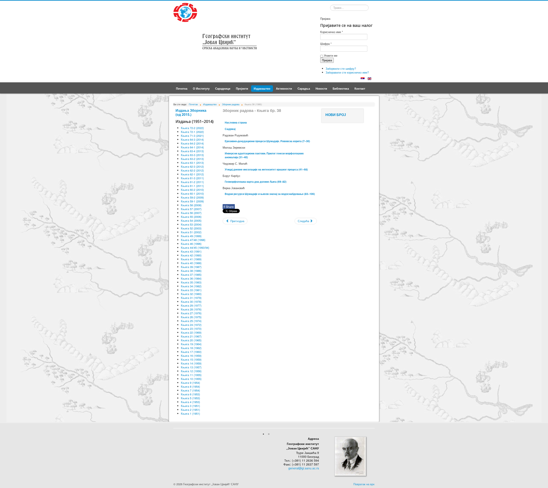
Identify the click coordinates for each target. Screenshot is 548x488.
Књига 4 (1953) (190, 402)
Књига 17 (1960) (191, 352)
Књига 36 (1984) (191, 278)
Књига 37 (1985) (191, 275)
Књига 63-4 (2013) (192, 151)
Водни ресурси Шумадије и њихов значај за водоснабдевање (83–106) (270, 194)
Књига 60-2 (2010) (192, 190)
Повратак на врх (364, 484)
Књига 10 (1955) (191, 379)
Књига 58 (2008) (191, 205)
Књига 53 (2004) (191, 224)
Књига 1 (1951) (190, 413)
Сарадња (304, 88)
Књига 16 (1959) (191, 356)
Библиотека (341, 88)
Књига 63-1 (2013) (192, 163)
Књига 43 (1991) (191, 251)
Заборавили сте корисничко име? (347, 72)
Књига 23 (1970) (191, 329)
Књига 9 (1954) (190, 383)
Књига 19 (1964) (191, 344)
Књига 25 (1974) (191, 321)
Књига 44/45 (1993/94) (195, 248)
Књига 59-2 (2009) (192, 197)
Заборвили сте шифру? (341, 68)
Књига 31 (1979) (191, 298)
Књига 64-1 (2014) (192, 147)
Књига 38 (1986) (191, 271)
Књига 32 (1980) (191, 294)
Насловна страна (236, 122)
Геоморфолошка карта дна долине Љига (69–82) (255, 182)
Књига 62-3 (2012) (192, 166)
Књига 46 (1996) (191, 244)
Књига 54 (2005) (191, 220)
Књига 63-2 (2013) (192, 159)
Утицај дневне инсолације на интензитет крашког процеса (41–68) (266, 169)
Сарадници (222, 88)
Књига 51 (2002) (191, 232)
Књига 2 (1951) (190, 410)
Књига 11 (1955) (191, 375)
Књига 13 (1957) (191, 367)
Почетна (181, 88)
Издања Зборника (191, 110)
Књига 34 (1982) (191, 286)
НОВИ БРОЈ (335, 114)
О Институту (201, 88)
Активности (284, 88)
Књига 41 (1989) (191, 259)
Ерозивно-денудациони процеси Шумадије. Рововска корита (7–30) (267, 141)
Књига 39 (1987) (191, 267)
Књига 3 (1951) (190, 406)
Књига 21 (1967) (191, 336)
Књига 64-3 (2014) (192, 139)
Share (229, 207)
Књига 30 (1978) (191, 302)
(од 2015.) (183, 114)
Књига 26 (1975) (191, 317)
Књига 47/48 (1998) (193, 240)
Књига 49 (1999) (191, 236)
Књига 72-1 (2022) (192, 132)
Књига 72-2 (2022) (192, 128)
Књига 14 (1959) (191, 363)
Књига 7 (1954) (190, 390)
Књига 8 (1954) (190, 386)
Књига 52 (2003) (191, 228)
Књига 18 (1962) (191, 348)
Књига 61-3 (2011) (192, 178)
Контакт (359, 88)
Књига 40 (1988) (191, 263)
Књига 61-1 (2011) (192, 186)
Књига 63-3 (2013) (192, 155)
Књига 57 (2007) (191, 209)
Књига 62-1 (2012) (192, 174)
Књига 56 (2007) (191, 213)
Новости (321, 88)
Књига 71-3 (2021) (192, 136)
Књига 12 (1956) (191, 371)
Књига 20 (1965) (191, 340)
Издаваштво (262, 88)
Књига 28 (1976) (191, 309)
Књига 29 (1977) (191, 305)
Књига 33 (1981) (191, 290)
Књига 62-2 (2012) (192, 170)
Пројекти (242, 88)
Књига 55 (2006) (191, 217)
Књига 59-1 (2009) (192, 201)
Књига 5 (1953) (190, 398)
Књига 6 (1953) (190, 394)
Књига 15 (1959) (191, 359)
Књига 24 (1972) (191, 325)
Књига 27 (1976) (191, 313)
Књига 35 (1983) (191, 282)
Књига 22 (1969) (191, 332)
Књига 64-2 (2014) (192, 143)
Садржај (230, 129)
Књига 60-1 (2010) (192, 193)
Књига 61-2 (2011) (192, 182)
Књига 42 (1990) (191, 255)
